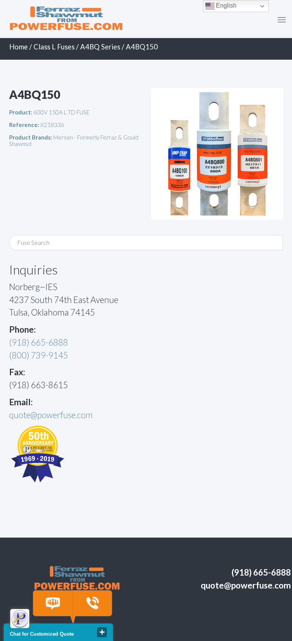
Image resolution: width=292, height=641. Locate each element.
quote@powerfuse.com (51, 415)
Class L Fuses (54, 47)
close (102, 632)
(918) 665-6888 (38, 342)
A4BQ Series (100, 47)
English (225, 5)
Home (18, 47)
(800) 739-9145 (38, 355)
